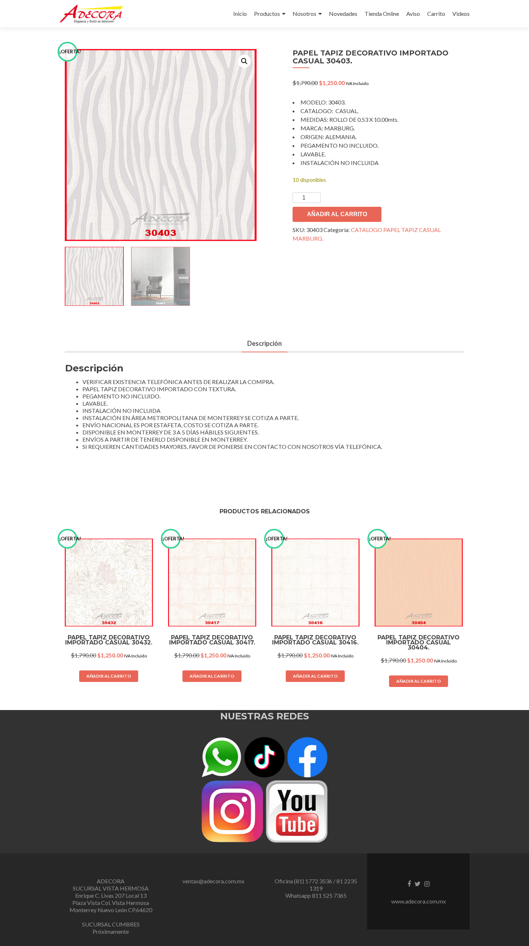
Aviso (413, 13)
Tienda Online (382, 13)
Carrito (436, 13)
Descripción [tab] (264, 343)
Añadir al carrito (337, 214)
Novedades (343, 13)
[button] (244, 61)
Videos (461, 13)
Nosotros (304, 13)
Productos (267, 13)
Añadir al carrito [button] (108, 676)
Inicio (240, 13)
